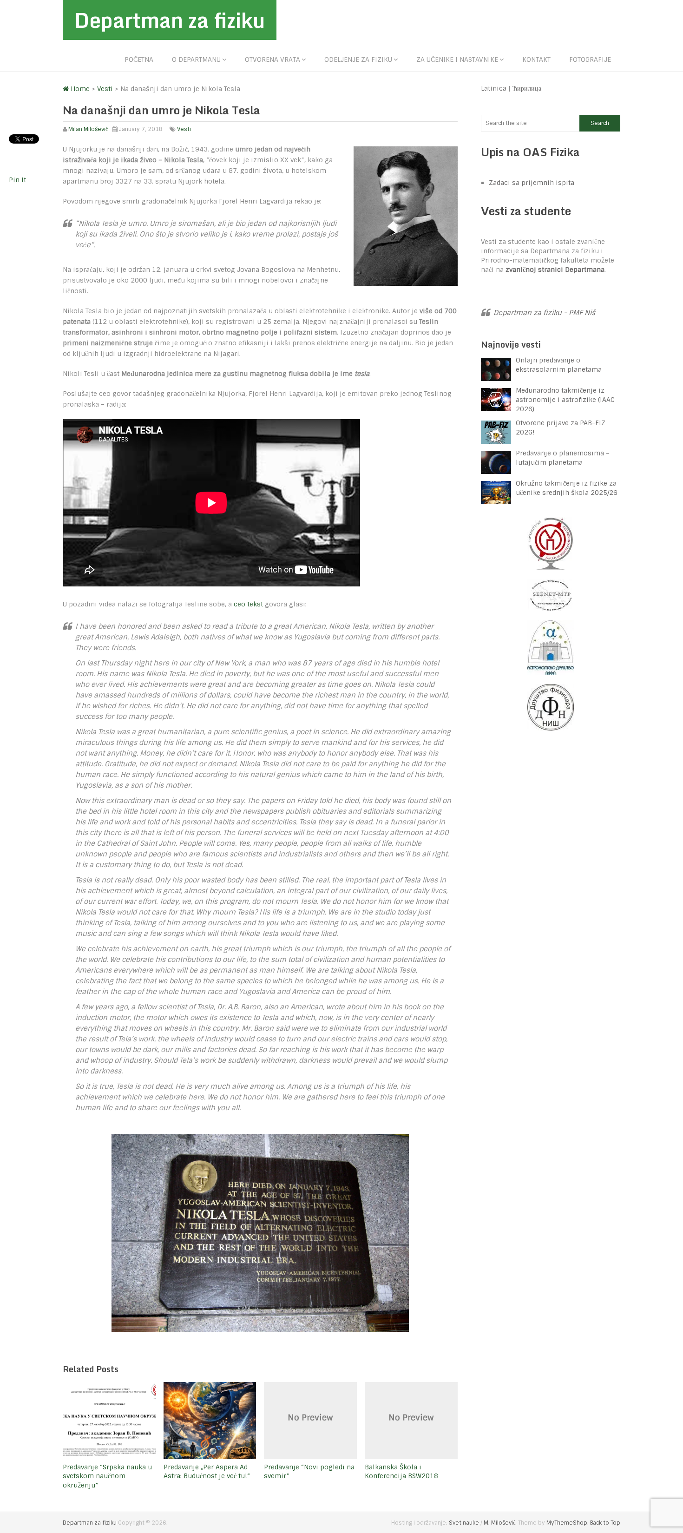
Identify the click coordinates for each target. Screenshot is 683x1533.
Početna (139, 59)
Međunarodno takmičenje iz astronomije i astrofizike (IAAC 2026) (565, 399)
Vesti (184, 129)
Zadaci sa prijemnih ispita (531, 182)
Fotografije (590, 59)
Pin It (17, 180)
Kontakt (536, 59)
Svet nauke (464, 1522)
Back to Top (605, 1522)
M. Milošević (499, 1522)
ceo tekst (248, 604)
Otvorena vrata (272, 59)
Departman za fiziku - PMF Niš (544, 312)
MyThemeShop (566, 1522)
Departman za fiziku (169, 20)
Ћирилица (526, 88)
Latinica (493, 88)
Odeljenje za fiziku (358, 59)
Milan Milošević (88, 129)
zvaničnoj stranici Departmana (555, 269)
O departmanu (196, 59)
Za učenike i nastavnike (457, 59)
